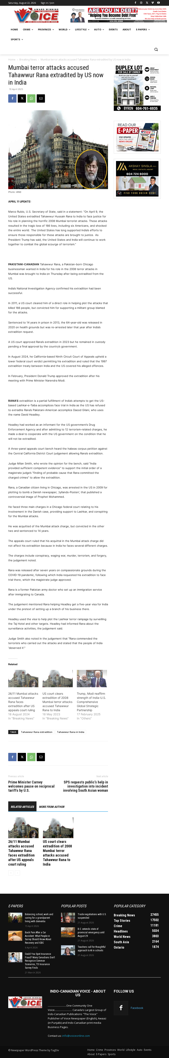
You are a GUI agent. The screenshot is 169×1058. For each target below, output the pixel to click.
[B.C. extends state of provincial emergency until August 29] (68, 932)
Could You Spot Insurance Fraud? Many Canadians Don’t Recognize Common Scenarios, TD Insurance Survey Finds (40, 961)
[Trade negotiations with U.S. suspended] (68, 918)
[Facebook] (135, 3)
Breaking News (28, 59)
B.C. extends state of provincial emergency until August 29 (91, 932)
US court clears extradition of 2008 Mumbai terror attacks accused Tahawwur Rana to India (57, 702)
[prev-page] (10, 873)
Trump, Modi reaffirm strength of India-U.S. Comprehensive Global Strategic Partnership (91, 702)
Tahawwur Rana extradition (36, 731)
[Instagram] (141, 3)
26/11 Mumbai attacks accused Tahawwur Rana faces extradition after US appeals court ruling (23, 702)
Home (11, 59)
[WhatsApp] (31, 98)
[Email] (41, 98)
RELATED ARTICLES (22, 806)
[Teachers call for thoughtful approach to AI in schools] (68, 950)
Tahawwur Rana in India (70, 731)
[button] (156, 49)
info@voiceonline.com (76, 1036)
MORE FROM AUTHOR (51, 806)
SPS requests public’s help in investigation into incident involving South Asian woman (85, 786)
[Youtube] (158, 3)
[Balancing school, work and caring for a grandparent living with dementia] (15, 918)
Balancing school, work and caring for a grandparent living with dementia (39, 918)
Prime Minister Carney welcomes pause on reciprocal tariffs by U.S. (31, 786)
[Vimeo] (152, 3)
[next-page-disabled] (17, 873)
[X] (147, 3)
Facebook (137, 1007)
